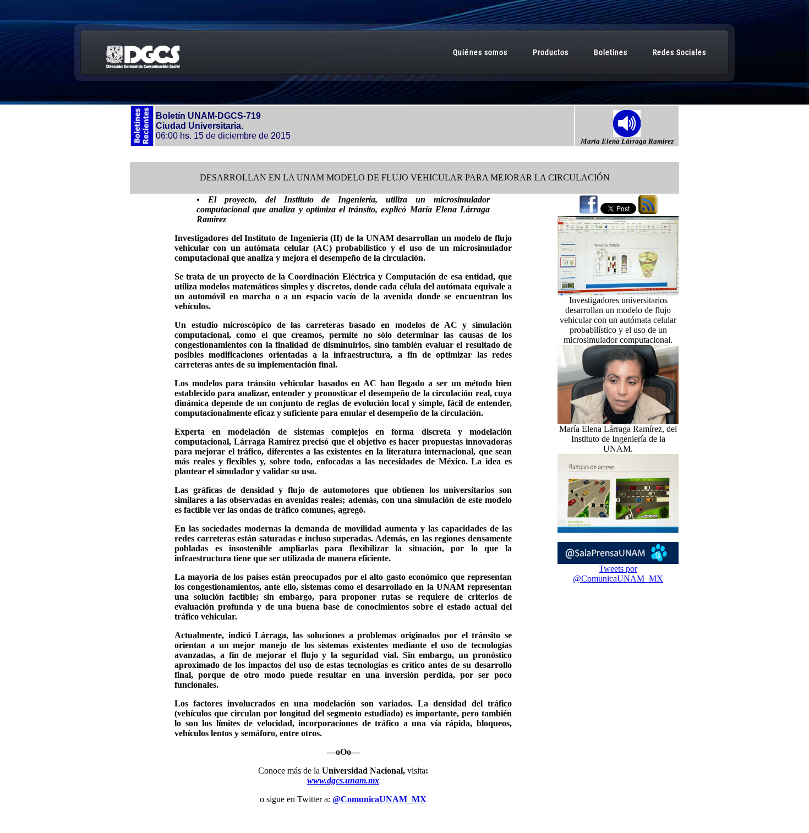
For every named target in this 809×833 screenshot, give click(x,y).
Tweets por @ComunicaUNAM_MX (618, 573)
